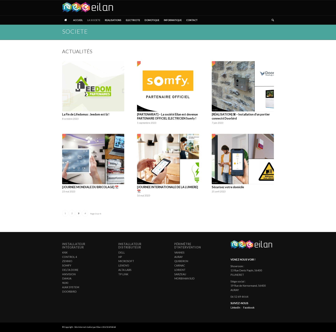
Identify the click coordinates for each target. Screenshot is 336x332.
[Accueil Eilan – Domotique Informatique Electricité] (66, 20)
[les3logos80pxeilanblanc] (88, 8)
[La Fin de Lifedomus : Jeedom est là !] (93, 86)
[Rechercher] (271, 20)
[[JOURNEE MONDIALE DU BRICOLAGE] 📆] (93, 159)
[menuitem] (66, 20)
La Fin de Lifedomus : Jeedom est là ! (85, 114)
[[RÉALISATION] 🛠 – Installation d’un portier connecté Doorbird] (243, 86)
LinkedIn (235, 307)
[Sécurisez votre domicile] (243, 159)
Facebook (248, 307)
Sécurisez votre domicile (228, 187)
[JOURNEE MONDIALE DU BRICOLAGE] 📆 (90, 187)
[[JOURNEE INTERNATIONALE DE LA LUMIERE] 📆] (168, 159)
